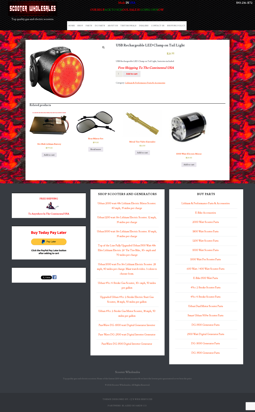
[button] (103, 47)
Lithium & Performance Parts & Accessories (145, 82)
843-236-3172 (244, 3)
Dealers (144, 26)
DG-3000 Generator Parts (205, 343)
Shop (80, 26)
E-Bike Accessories (205, 213)
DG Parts (100, 26)
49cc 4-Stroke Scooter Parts (205, 297)
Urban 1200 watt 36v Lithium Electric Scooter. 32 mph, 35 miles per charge (127, 220)
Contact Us (157, 26)
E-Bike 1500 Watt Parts (205, 278)
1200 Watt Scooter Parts (205, 241)
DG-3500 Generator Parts (206, 353)
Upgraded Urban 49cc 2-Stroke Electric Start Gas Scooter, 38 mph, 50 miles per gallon (127, 300)
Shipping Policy (176, 26)
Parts (89, 26)
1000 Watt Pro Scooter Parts (205, 259)
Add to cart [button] (49, 155)
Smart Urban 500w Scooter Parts (205, 315)
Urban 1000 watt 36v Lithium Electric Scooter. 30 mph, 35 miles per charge (127, 234)
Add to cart (131, 74)
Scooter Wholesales (127, 372)
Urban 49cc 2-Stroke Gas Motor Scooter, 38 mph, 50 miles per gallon (126, 314)
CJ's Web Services (141, 399)
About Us (113, 26)
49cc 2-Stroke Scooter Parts (205, 287)
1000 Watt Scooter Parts (206, 250)
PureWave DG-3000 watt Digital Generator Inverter (127, 325)
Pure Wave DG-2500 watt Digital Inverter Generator (126, 334)
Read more (95, 149)
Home (71, 26)
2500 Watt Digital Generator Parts (205, 334)
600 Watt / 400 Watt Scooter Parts (205, 269)
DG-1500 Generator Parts (206, 325)
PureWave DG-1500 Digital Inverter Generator (127, 344)
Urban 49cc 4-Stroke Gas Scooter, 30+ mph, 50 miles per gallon (127, 285)
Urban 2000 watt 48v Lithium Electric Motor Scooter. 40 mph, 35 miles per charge (127, 206)
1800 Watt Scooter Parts (205, 231)
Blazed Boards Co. (134, 405)
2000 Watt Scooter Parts (205, 222)
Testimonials (128, 26)
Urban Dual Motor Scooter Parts (205, 306)
